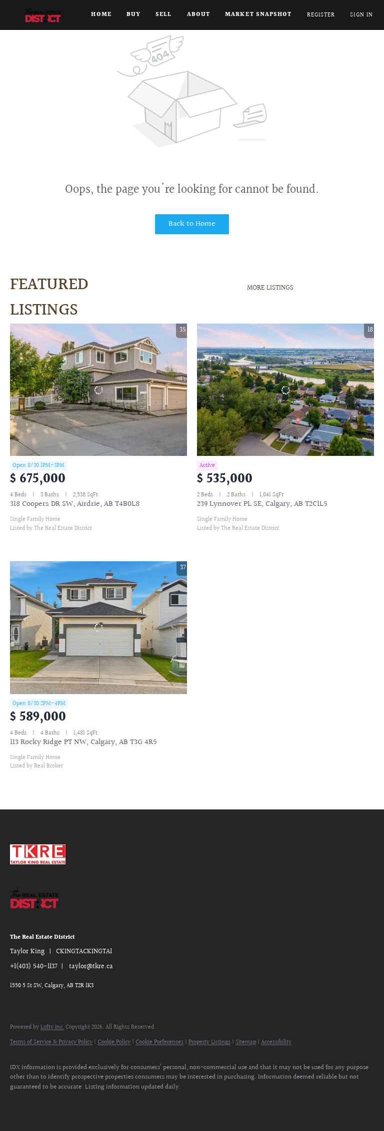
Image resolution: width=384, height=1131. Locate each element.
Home (101, 14)
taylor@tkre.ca (91, 966)
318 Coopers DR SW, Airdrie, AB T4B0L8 (75, 504)
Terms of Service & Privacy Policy (51, 1042)
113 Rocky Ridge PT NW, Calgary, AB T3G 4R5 (83, 742)
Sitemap (246, 1042)
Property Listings (209, 1042)
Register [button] (321, 15)
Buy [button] (133, 14)
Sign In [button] (361, 15)
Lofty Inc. (52, 1027)
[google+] (80, 1104)
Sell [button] (164, 14)
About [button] (198, 14)
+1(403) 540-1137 (34, 966)
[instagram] (51, 1104)
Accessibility (276, 1042)
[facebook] (22, 1104)
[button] (43, 14)
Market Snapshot (258, 14)
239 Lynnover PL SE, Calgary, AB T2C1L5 (262, 504)
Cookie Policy (114, 1042)
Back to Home (192, 224)
